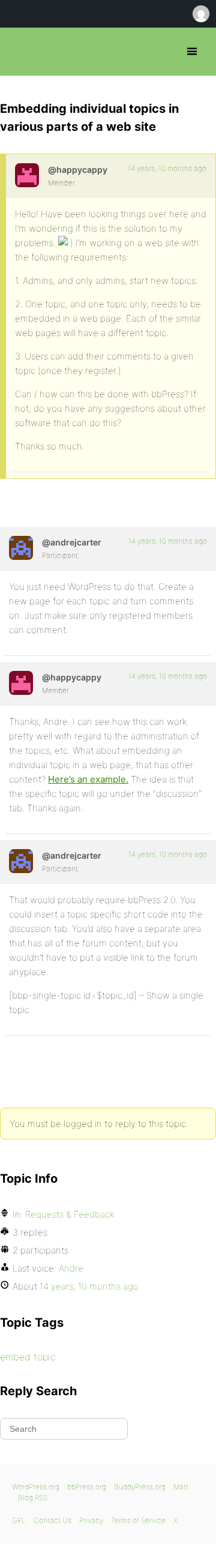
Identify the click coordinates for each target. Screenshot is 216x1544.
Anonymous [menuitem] (200, 14)
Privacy (91, 1520)
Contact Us (52, 1520)
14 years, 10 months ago (167, 168)
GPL (19, 1520)
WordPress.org (35, 1486)
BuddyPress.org (140, 1486)
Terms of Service (138, 1520)
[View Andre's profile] (21, 548)
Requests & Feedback (69, 1214)
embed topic (28, 1357)
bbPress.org (19, 52)
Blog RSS (32, 1497)
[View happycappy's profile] (27, 175)
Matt (180, 1486)
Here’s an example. (88, 779)
